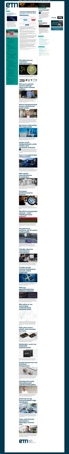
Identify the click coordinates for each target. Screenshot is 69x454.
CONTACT (48, 0)
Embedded (23, 15)
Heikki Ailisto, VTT (9, 79)
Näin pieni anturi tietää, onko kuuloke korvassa (27, 329)
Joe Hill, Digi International (10, 41)
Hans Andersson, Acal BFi (10, 56)
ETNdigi (40, 0)
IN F (7, 11)
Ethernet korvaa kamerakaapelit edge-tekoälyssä (28, 400)
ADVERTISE (20, 0)
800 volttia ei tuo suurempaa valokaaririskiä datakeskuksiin (25, 306)
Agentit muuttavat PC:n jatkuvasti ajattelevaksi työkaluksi (43, 23)
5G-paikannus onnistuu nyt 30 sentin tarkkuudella (28, 230)
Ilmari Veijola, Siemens (10, 83)
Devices (21, 15)
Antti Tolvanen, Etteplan (10, 51)
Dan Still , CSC (9, 49)
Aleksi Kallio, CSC (9, 50)
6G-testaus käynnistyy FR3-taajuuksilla (28, 126)
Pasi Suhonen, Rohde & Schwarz (11, 57)
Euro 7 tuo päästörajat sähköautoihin (28, 156)
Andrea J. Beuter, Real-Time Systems (11, 65)
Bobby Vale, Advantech (10, 74)
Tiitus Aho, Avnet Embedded (10, 55)
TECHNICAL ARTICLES (31, 0)
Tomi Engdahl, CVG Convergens (11, 47)
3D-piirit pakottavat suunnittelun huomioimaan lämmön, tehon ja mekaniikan (11, 14)
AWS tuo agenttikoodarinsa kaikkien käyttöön (26, 289)
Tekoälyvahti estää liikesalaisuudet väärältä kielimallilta (27, 383)
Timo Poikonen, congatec (10, 42)
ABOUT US (45, 0)
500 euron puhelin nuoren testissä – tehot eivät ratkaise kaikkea (27, 86)
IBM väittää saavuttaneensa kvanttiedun (25, 175)
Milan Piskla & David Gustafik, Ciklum (11, 53)
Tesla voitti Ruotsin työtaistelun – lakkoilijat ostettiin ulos (26, 421)
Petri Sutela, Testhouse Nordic (11, 46)
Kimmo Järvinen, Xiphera (10, 62)
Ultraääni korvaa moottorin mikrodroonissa (26, 62)
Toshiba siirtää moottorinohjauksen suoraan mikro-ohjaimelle (27, 270)
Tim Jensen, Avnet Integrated (10, 81)
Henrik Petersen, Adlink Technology (11, 48)
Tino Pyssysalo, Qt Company (10, 71)
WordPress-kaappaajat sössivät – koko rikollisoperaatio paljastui (28, 213)
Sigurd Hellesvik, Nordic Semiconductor (12, 63)
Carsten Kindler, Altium (10, 70)
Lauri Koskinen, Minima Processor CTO (12, 80)
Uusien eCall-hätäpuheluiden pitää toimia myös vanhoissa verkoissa (27, 144)
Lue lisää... (8, 27)
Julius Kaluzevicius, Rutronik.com (11, 69)
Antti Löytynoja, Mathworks (10, 82)
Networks (27, 15)
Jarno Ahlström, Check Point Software (11, 54)
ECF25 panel (8, 43)
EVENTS (37, 0)
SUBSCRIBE (25, 0)
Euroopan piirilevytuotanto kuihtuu (26, 193)
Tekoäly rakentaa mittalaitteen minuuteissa (26, 251)
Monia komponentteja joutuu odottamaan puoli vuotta (28, 106)
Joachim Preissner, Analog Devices (11, 58)
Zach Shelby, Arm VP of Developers (11, 76)
